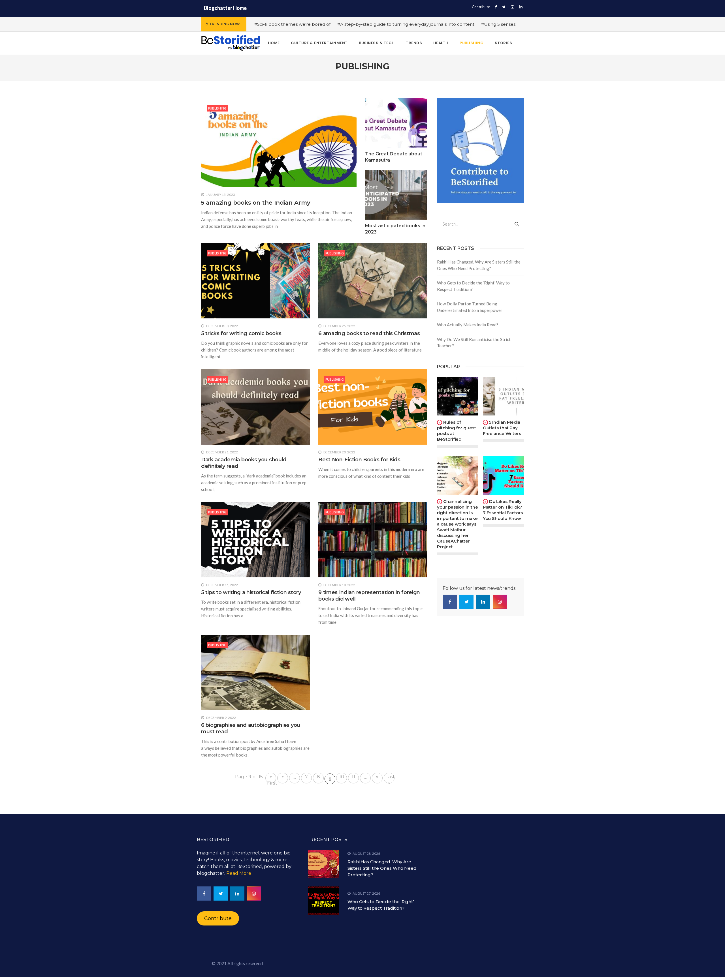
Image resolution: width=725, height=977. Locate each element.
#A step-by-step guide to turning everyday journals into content (405, 24)
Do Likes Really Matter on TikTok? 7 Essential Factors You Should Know (503, 510)
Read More (238, 873)
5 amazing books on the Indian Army (255, 202)
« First (271, 778)
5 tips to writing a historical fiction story (251, 592)
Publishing (217, 108)
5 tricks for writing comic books (241, 333)
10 (341, 776)
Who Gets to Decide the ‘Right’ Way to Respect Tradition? (473, 286)
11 (353, 776)
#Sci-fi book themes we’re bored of (292, 24)
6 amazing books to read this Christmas (369, 333)
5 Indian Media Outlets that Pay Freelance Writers (502, 427)
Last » (390, 778)
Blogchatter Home (225, 8)
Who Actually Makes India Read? (467, 324)
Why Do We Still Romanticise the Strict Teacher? (474, 342)
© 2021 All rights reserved (237, 963)
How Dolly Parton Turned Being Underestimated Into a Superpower (469, 307)
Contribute (481, 7)
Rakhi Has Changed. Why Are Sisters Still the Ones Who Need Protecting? (479, 265)
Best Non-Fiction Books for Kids (359, 460)
